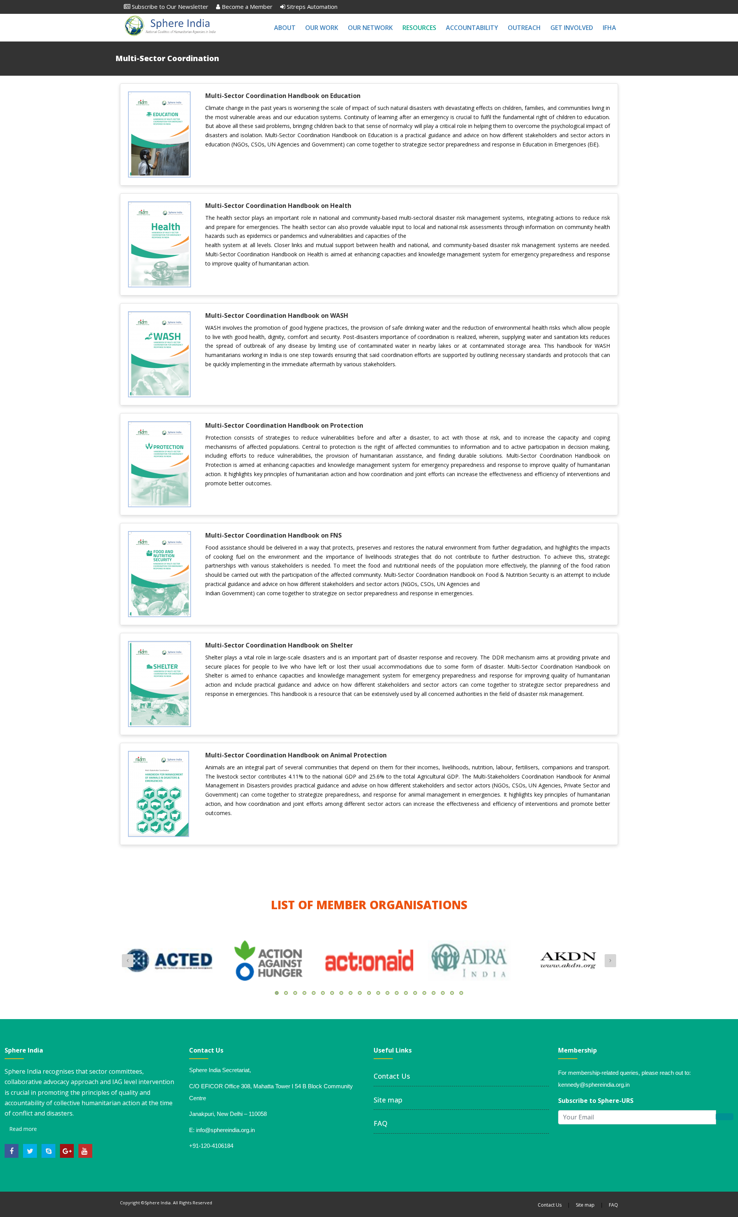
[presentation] (127, 960)
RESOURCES (419, 27)
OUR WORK (321, 27)
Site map (388, 1099)
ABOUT (285, 27)
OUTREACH (524, 27)
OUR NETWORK (370, 27)
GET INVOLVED (571, 27)
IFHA (609, 27)
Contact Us (392, 1076)
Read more (22, 1128)
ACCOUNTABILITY (472, 27)
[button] (276, 993)
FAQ (380, 1123)
